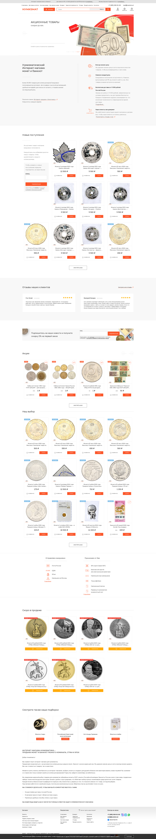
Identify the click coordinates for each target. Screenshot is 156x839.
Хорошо (129, 836)
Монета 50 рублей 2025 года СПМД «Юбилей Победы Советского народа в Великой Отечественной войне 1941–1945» (36, 644)
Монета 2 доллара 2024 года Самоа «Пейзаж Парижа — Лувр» (64, 485)
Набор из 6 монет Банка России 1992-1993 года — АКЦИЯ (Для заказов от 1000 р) (64, 387)
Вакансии (89, 816)
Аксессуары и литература (29, 825)
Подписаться (36, 184)
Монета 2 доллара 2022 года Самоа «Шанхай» (64, 167)
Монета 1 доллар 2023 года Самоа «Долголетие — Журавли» (120, 208)
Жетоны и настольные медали (30, 820)
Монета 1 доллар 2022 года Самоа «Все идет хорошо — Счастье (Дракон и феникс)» (64, 249)
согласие (36, 187)
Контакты (96, 5)
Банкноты (25, 816)
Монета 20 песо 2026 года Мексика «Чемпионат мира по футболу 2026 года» (120, 249)
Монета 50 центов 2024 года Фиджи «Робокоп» (92, 526)
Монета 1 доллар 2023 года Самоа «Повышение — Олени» (64, 208)
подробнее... (89, 1)
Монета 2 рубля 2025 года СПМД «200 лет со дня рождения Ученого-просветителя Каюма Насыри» (92, 644)
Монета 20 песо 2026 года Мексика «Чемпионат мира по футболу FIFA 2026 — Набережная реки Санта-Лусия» (120, 444)
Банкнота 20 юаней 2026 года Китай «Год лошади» (120, 526)
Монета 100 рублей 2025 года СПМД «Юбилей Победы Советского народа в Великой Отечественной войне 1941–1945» (64, 644)
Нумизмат (30, 9)
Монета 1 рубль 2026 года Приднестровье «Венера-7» (36, 526)
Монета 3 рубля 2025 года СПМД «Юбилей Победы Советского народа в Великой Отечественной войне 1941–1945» (120, 644)
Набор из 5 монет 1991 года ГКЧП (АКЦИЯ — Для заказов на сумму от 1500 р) (36, 387)
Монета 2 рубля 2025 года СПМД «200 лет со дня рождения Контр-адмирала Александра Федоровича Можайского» (92, 685)
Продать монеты (88, 5)
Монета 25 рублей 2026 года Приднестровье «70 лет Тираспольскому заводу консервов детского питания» (120, 485)
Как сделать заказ (54, 5)
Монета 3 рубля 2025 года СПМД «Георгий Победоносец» (36, 685)
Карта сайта (90, 822)
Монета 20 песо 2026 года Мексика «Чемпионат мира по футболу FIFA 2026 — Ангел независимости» (120, 167)
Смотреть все (78, 267)
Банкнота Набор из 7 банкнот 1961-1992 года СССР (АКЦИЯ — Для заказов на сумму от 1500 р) (120, 387)
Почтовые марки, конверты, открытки (32, 822)
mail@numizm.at (128, 5)
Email (28, 174)
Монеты (24, 814)
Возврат (62, 5)
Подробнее (47, 581)
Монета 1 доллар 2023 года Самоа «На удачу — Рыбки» (92, 208)
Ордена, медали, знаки (28, 818)
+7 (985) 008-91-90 (114, 5)
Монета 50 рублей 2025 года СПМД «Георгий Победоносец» (64, 685)
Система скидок (44, 5)
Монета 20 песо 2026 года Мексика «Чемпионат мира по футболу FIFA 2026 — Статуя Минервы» (36, 249)
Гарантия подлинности (72, 5)
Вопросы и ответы (89, 819)
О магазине (25, 5)
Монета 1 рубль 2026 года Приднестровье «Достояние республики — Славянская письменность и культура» (36, 485)
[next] (132, 729)
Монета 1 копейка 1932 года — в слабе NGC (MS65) (64, 526)
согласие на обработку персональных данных (98, 338)
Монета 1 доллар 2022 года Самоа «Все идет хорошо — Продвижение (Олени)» (92, 167)
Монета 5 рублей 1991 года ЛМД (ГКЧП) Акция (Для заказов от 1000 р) (92, 387)
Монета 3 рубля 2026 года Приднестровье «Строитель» (92, 485)
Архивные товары (27, 827)
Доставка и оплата (34, 5)
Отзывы (81, 5)
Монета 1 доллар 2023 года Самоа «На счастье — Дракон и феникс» (92, 249)
